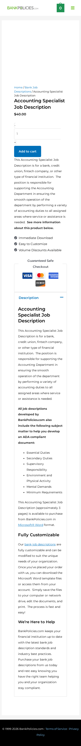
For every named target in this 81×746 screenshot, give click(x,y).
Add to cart (27, 151)
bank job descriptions (40, 544)
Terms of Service (56, 728)
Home (18, 87)
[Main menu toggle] (73, 8)
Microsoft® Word (30, 525)
